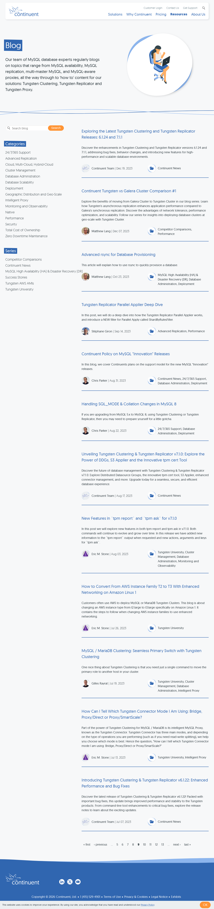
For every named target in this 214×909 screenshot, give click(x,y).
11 (150, 844)
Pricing (161, 14)
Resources (178, 14)
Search (203, 8)
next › (177, 844)
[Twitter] (70, 881)
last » (187, 844)
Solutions (115, 14)
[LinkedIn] (62, 881)
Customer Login (153, 8)
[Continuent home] (23, 11)
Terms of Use (112, 897)
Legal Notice (159, 897)
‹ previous (100, 844)
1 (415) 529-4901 (90, 897)
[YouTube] (78, 881)
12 (156, 844)
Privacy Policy (147, 904)
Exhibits (176, 897)
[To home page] (22, 878)
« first (86, 844)
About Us (198, 14)
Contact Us (172, 8)
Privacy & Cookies (136, 897)
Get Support (190, 8)
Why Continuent (139, 14)
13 (162, 844)
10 (144, 844)
